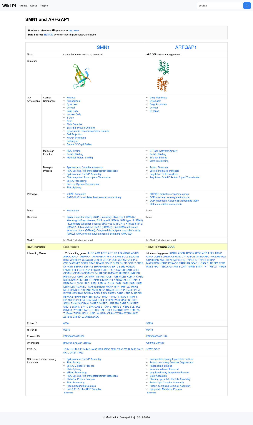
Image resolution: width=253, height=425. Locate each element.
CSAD (92, 263)
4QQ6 (107, 349)
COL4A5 (132, 260)
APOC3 (190, 253)
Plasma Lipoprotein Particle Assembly (170, 379)
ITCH (115, 276)
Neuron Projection (76, 137)
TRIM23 (221, 266)
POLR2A (88, 293)
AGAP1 (135, 253)
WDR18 (119, 313)
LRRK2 (211, 260)
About (33, 5)
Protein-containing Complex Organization (171, 362)
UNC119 (94, 313)
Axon (69, 121)
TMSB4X (118, 310)
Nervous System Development (83, 184)
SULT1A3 (135, 306)
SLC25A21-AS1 (170, 266)
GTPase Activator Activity (164, 151)
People (44, 5)
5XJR (127, 349)
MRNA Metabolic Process (80, 365)
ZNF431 (77, 316)
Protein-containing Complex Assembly (170, 385)
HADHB (103, 273)
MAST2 (92, 286)
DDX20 (108, 263)
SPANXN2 (94, 306)
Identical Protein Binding (80, 157)
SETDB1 (133, 300)
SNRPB (94, 303)
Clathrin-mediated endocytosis (166, 204)
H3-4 (95, 273)
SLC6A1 (183, 266)
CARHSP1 (75, 260)
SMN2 (74, 303)
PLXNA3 (68, 293)
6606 (66, 323)
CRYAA (167, 256)
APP (204, 253)
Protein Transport (159, 167)
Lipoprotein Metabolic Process (166, 389)
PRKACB (173, 263)
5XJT (140, 349)
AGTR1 (173, 253)
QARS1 (121, 293)
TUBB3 (77, 313)
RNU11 (115, 296)
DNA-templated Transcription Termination (89, 177)
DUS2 (140, 263)
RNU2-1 (124, 296)
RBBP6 (138, 293)
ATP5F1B (97, 256)
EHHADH (99, 266)
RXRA (81, 300)
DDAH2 (100, 263)
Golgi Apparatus (158, 104)
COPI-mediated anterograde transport (170, 197)
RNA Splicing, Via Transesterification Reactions (92, 170)
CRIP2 (84, 263)
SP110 (84, 306)
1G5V (66, 349)
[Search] (247, 5)
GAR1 (129, 270)
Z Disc (70, 117)
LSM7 (73, 286)
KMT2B (75, 280)
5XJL (113, 349)
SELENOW (111, 300)
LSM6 (66, 286)
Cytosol (71, 107)
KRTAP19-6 (95, 280)
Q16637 (87, 342)
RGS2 (149, 266)
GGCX (171, 246)
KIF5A (139, 276)
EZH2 (122, 266)
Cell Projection (74, 134)
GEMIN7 (88, 273)
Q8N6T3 (160, 342)
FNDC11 (95, 270)
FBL (74, 270)
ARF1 (211, 253)
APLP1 (76, 256)
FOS (192, 256)
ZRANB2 (87, 316)
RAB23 (183, 263)
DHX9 (116, 263)
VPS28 (111, 313)
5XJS (134, 349)
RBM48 (77, 296)
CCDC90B (87, 260)
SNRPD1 (104, 303)
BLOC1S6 (134, 256)
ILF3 (86, 276)
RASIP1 (205, 263)
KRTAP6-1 (134, 280)
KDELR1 (164, 260)
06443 (149, 329)
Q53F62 (150, 342)
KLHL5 (67, 280)
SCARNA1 (91, 300)
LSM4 (132, 283)
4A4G (94, 349)
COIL (114, 260)
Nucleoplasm (74, 101)
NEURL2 (68, 290)
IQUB (109, 276)
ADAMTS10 (124, 253)
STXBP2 (114, 306)
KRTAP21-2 (122, 280)
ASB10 (218, 253)
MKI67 (109, 286)
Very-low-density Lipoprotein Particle (169, 372)
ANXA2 (67, 256)
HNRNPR (124, 273)
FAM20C (130, 266)
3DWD (149, 349)
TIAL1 (102, 310)
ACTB (104, 253)
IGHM (80, 276)
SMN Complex (74, 124)
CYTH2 (185, 256)
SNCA (199, 266)
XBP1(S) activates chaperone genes (169, 194)
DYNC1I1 (68, 266)
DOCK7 (132, 263)
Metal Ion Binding (159, 161)
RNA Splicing (74, 187)
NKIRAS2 (86, 290)
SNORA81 (83, 303)
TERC (95, 310)
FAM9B (67, 270)
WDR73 (128, 313)
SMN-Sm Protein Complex (81, 127)
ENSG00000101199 (156, 336)
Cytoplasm (72, 104)
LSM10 (102, 283)
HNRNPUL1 (69, 276)
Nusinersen (73, 210)
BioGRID (48, 34)
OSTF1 (118, 290)
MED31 (101, 286)
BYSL (66, 260)
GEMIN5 (78, 273)
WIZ (135, 313)
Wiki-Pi (9, 5)
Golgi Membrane (158, 97)
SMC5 (66, 303)
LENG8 (79, 283)
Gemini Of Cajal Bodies (79, 144)
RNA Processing (75, 382)
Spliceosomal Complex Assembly (85, 167)
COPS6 (67, 263)
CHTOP (107, 260)
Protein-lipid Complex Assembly (167, 382)
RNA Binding (73, 151)
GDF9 (136, 270)
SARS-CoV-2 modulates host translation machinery (94, 197)
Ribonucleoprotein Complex (81, 385)
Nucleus (71, 97)
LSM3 (125, 283)
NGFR (76, 290)
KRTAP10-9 (176, 260)
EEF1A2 (88, 266)
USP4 (103, 313)
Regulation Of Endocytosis (164, 174)
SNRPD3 (124, 303)
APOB (181, 253)
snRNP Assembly (76, 194)
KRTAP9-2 (200, 260)
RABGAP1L (193, 263)
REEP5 (214, 263)
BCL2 (125, 256)
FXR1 (112, 270)
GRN (149, 260)
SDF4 (101, 300)
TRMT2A (135, 310)
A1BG (91, 253)
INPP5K (100, 276)
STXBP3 (124, 306)
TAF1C (87, 310)
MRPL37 (125, 286)
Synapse (154, 111)
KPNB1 (84, 280)
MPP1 (117, 286)
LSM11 (110, 283)
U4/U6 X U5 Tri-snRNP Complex (84, 389)
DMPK (123, 263)
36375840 (73, 30)
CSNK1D (176, 256)
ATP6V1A (109, 256)
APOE (197, 253)
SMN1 (103, 46)
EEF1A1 (78, 266)
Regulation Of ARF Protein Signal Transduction (175, 177)
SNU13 (67, 306)
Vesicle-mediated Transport (164, 170)
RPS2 (74, 300)
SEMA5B (122, 300)
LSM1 (94, 283)
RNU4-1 (133, 296)
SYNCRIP (78, 310)
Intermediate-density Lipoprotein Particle (171, 359)
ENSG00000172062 (73, 336)
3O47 (157, 349)
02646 (66, 329)
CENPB (98, 260)
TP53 (126, 310)
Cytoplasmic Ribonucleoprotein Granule (88, 131)
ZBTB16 (67, 316)
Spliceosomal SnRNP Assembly (84, 174)
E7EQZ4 (77, 342)
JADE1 (122, 276)
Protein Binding (75, 154)
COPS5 (158, 256)
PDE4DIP (128, 290)
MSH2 (134, 286)
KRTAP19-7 (108, 280)
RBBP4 (130, 293)
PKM (137, 290)
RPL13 (67, 300)
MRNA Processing (76, 180)
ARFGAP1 (186, 46)
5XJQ (120, 349)
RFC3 (222, 263)
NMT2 (95, 290)
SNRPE (134, 303)
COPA (149, 256)
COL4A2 (122, 260)
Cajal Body (72, 111)
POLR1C (78, 293)
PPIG (104, 293)
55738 (149, 323)
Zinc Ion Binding (158, 157)
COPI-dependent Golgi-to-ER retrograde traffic (174, 200)
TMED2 (212, 266)
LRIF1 (87, 283)
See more (68, 392)
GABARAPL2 (218, 256)
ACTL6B (112, 253)
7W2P (73, 352)
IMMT (92, 276)
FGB (79, 270)
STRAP (105, 306)
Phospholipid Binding (161, 365)
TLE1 (109, 310)
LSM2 (118, 283)
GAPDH (120, 270)
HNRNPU (135, 273)
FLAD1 (86, 270)
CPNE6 (76, 263)
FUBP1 (105, 270)
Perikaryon (72, 141)
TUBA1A (68, 313)
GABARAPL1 (203, 256)
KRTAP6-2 (69, 283)
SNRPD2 (114, 303)
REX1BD (87, 296)
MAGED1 (82, 286)
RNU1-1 (106, 296)
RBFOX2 (68, 296)
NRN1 (102, 290)
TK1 (205, 266)
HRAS (155, 260)
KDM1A (131, 276)
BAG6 (118, 256)
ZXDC (95, 316)
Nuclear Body (74, 114)
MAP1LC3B (152, 263)
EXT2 (115, 266)
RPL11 (157, 266)
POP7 (97, 293)
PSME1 (112, 293)
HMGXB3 (113, 273)
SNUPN (76, 306)
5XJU (66, 352)
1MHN (73, 349)
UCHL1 (86, 313)
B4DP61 (67, 342)
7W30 (80, 352)
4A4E (87, 349)
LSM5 (139, 283)
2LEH (81, 349)
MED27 (163, 263)
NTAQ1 (110, 290)
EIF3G (107, 266)
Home (23, 5)
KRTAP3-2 (188, 260)
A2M (97, 253)
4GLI (100, 349)
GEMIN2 (68, 273)
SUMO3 (67, 310)
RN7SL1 (97, 296)
